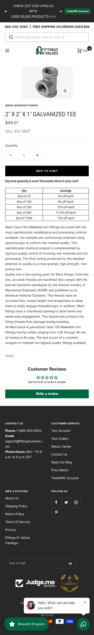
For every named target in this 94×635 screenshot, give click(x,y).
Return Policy (14, 514)
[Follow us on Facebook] (56, 502)
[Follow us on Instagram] (76, 502)
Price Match (59, 470)
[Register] (70, 563)
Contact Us (59, 454)
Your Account (60, 430)
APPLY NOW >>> (33, 18)
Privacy (10, 530)
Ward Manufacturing (21, 105)
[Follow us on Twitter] (66, 502)
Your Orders (59, 438)
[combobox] (47, 37)
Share (9, 355)
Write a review (47, 394)
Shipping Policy (16, 506)
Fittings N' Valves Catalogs (17, 540)
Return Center (61, 446)
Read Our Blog (61, 462)
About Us (11, 498)
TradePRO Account (77, 11)
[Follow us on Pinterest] (56, 512)
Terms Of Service (17, 522)
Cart (85, 50)
